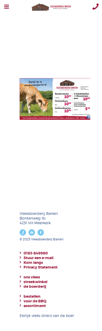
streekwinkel (35, 281)
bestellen (32, 296)
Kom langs (33, 262)
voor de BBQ (35, 301)
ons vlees (32, 277)
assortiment (35, 305)
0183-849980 (36, 253)
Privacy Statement (41, 267)
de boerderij (35, 286)
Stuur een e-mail (38, 257)
